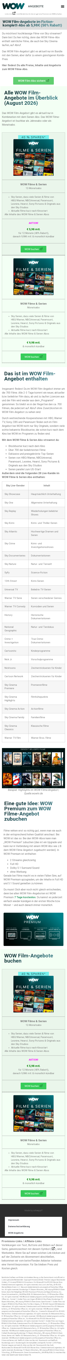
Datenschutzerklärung (19, 1226)
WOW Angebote (15, 1233)
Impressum (13, 1220)
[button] (62, 6)
